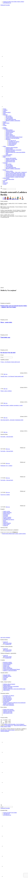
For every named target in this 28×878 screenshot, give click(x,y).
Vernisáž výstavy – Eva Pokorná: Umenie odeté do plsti (12, 376)
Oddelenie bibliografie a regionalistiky (11, 686)
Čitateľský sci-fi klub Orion (8, 710)
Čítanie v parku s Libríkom (6, 390)
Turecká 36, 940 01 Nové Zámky (10, 812)
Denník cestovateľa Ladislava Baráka (11, 199)
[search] (7, 357)
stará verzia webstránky (5, 637)
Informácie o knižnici (7, 662)
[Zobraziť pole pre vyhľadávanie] (1, 805)
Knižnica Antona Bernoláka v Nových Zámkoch (14, 724)
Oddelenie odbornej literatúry (9, 684)
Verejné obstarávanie (7, 699)
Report (4, 520)
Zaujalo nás (5, 525)
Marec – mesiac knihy (6, 322)
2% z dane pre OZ (7, 696)
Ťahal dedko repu (5, 337)
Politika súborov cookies (6, 726)
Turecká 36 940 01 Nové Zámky (7, 642)
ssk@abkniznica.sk (7, 2)
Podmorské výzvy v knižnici (6, 465)
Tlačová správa (6, 524)
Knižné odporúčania (7, 512)
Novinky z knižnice (7, 517)
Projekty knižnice (6, 667)
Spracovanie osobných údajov (20, 725)
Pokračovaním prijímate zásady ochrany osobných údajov (14, 533)
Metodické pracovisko (7, 687)
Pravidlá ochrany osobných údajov (8, 730)
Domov (4, 197)
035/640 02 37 (8, 651)
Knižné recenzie (6, 513)
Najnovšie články (6, 675)
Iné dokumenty (6, 701)
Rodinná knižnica (6, 685)
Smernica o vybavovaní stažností (10, 670)
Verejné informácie (7, 700)
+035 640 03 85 (6, 813)
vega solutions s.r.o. (9, 725)
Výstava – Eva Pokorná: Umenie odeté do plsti (10, 361)
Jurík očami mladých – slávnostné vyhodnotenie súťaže (12, 419)
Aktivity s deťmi (6, 511)
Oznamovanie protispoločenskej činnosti (11, 669)
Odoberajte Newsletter (5, 5)
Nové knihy (5, 516)
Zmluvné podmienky (5, 731)
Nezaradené (5, 514)
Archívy (5, 679)
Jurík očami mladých (7, 698)
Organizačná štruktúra (7, 663)
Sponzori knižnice (7, 664)
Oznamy (5, 678)
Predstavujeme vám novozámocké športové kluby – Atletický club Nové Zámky (14, 306)
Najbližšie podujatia (7, 676)
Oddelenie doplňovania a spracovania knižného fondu (14, 688)
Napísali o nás (6, 665)
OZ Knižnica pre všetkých (8, 519)
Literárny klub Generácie (8, 709)
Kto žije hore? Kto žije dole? (8, 352)
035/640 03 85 (8, 644)
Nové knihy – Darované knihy (7, 436)
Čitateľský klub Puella (7, 711)
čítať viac (5, 374)
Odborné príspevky (7, 518)
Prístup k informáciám (7, 668)
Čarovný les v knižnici (5, 494)
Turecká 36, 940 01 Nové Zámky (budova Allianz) (13, 1)
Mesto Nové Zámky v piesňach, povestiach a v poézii (12, 405)
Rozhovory (5, 521)
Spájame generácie (7, 523)
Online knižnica (6, 690)
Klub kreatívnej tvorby (7, 713)
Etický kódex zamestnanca (8, 705)
